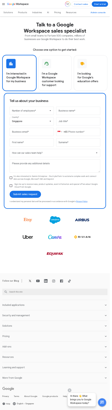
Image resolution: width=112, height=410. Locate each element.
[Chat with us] (102, 402)
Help (65, 396)
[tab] (19, 73)
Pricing (57, 12)
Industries (37, 12)
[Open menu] (3, 4)
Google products (50, 396)
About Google (30, 396)
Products (22, 12)
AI (48, 12)
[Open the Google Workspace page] (18, 4)
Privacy (5, 396)
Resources (71, 12)
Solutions (8, 12)
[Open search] (67, 4)
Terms (16, 396)
